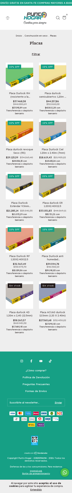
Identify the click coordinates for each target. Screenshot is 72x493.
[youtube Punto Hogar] (40, 361)
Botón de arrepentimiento (36, 473)
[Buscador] (58, 18)
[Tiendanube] (36, 453)
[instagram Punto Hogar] (21, 361)
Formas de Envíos (36, 391)
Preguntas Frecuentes (36, 384)
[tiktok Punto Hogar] (50, 361)
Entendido (36, 489)
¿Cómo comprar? (36, 370)
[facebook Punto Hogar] (31, 361)
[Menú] (8, 18)
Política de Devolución (36, 377)
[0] (63, 18)
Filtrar (36, 54)
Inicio (19, 35)
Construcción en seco (36, 35)
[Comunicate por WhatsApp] (64, 472)
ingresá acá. (36, 471)
